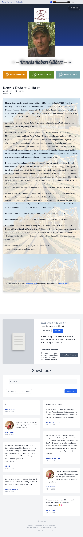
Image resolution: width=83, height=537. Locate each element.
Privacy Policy (35, 527)
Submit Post (70, 391)
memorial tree (31, 283)
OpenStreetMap (44, 531)
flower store (63, 283)
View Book (46, 331)
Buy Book (58, 331)
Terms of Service (47, 527)
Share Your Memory (69, 355)
